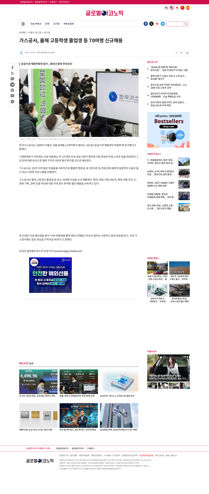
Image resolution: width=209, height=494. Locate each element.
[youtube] (157, 24)
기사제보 (107, 456)
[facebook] (146, 24)
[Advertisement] (79, 210)
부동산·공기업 (35, 32)
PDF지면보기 (64, 2)
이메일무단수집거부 (130, 456)
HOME (22, 32)
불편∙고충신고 (171, 456)
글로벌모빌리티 (26, 2)
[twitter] (151, 24)
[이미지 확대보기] (135, 72)
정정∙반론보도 (96, 456)
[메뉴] (23, 24)
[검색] (186, 24)
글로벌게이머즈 (41, 2)
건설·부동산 (35, 24)
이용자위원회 (84, 456)
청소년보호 (159, 456)
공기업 (56, 24)
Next (186, 368)
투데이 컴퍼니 (153, 258)
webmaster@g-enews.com (111, 469)
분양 (47, 24)
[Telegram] (163, 24)
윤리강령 (73, 456)
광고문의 (116, 456)
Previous (151, 368)
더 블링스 (53, 2)
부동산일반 (69, 24)
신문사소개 (63, 456)
